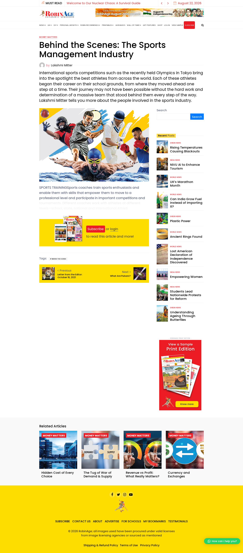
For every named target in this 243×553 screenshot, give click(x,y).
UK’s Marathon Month (181, 184)
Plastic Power (180, 221)
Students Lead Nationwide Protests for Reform (185, 295)
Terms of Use (129, 545)
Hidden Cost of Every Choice (57, 474)
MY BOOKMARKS (154, 521)
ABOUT (97, 521)
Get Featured (149, 25)
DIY (55, 25)
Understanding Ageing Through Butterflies (182, 316)
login (114, 229)
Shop (160, 25)
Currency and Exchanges (179, 474)
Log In (167, 25)
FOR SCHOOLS (131, 521)
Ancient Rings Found (186, 236)
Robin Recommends (89, 25)
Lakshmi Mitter (61, 65)
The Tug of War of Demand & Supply (98, 474)
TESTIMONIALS (178, 521)
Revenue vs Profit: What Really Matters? (142, 474)
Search (162, 110)
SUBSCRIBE (189, 25)
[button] (161, 3)
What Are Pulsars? (120, 276)
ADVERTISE (112, 521)
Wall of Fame (133, 25)
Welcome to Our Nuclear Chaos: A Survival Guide (103, 3)
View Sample (177, 25)
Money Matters (48, 37)
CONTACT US (81, 521)
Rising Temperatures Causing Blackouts (186, 149)
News (41, 25)
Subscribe (96, 229)
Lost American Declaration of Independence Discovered (181, 256)
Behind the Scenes (59, 259)
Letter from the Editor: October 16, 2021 (70, 276)
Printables (107, 25)
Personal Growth (68, 25)
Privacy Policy (150, 545)
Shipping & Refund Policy (101, 545)
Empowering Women (186, 277)
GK (49, 25)
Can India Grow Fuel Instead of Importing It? (186, 203)
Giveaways (120, 25)
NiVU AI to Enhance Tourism (185, 167)
